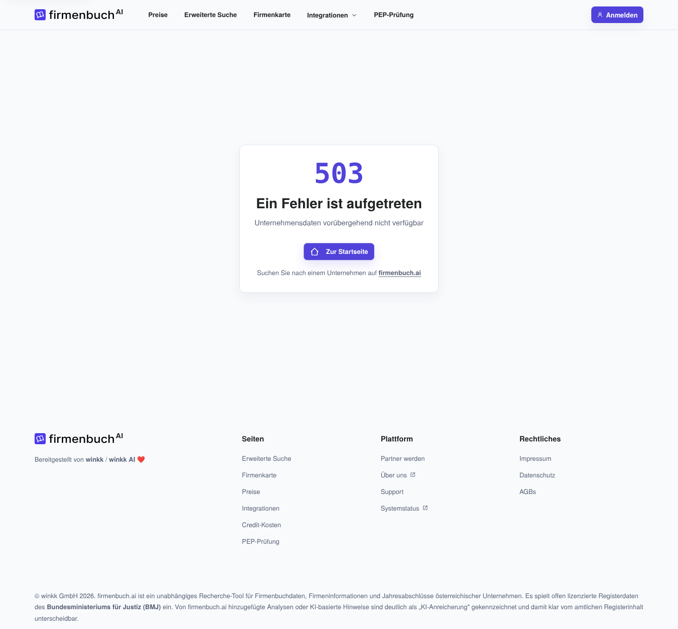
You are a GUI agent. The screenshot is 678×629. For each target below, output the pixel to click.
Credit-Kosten (261, 524)
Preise (158, 14)
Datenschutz (537, 474)
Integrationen (327, 15)
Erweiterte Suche (210, 14)
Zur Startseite (347, 251)
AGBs (527, 491)
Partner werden (403, 458)
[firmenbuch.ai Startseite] (79, 14)
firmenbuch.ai (400, 272)
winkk (95, 459)
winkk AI (122, 459)
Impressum (535, 458)
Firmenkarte (272, 14)
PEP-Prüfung (394, 14)
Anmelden (622, 14)
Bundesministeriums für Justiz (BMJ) (104, 606)
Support (392, 491)
